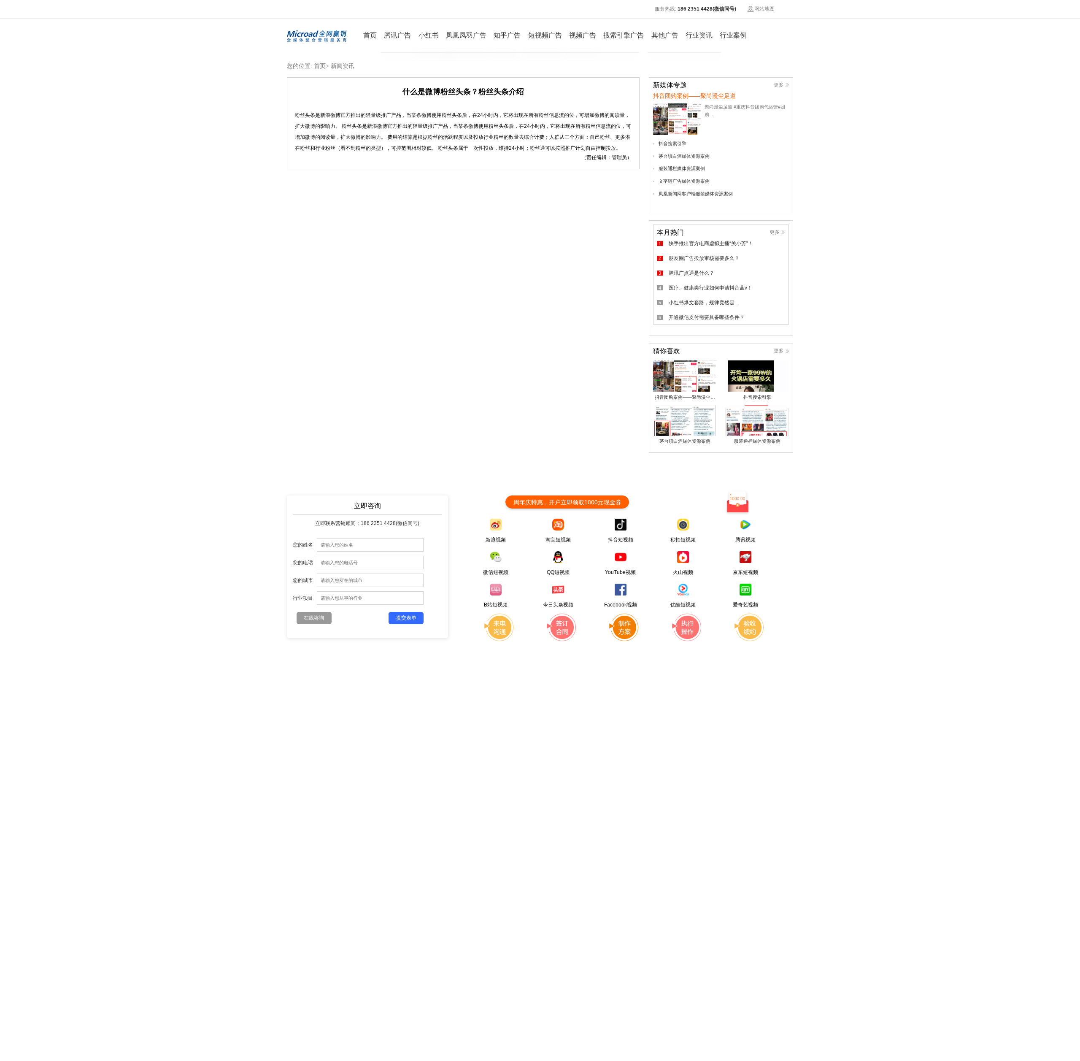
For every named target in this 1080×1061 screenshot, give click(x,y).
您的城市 (303, 580)
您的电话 (303, 562)
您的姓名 (303, 544)
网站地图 (764, 9)
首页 (320, 66)
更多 (779, 85)
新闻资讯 (342, 66)
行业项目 (303, 597)
